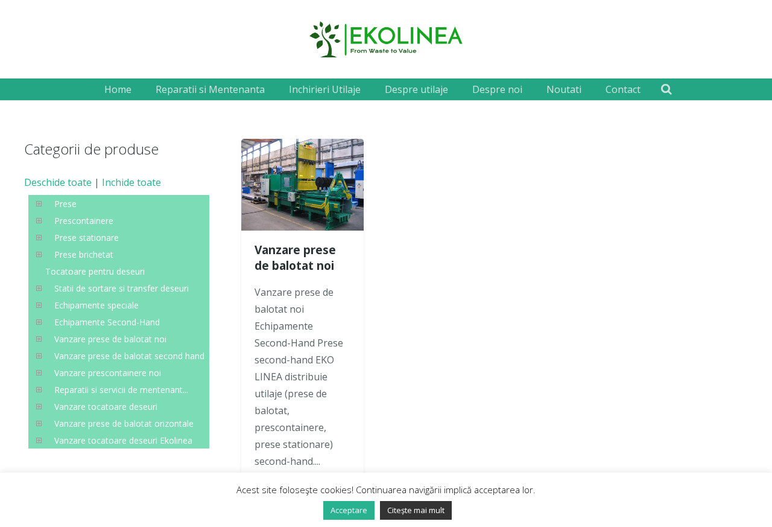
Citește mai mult (416, 510)
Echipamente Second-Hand (107, 322)
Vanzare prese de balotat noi (295, 257)
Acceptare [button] (349, 510)
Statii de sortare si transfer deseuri (121, 288)
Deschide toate (58, 182)
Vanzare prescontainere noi (107, 372)
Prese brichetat (83, 254)
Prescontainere (83, 220)
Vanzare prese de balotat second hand (129, 356)
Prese (65, 203)
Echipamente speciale (96, 305)
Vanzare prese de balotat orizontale (124, 423)
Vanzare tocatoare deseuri (105, 406)
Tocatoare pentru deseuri (95, 271)
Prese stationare (86, 237)
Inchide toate (131, 182)
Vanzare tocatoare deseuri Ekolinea (123, 440)
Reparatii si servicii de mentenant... (121, 389)
